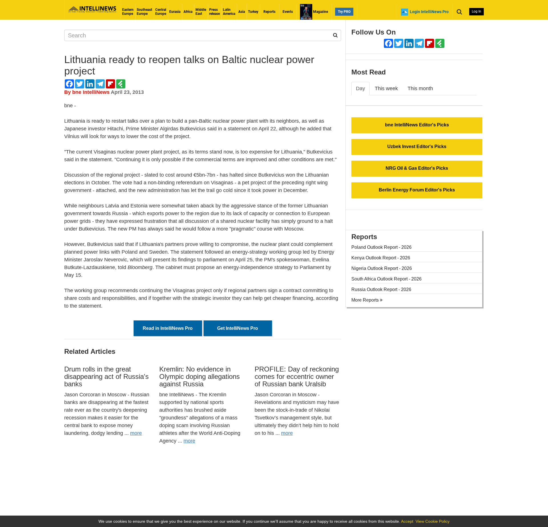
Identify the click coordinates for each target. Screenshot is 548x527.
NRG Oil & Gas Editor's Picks (417, 168)
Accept (407, 521)
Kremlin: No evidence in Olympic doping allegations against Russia (199, 376)
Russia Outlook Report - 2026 (381, 289)
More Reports (365, 300)
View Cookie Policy (433, 521)
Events (288, 12)
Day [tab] (360, 88)
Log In (476, 11)
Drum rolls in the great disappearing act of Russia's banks (106, 376)
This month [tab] (420, 88)
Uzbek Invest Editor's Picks (416, 146)
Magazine (320, 12)
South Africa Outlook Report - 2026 (386, 278)
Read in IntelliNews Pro (168, 328)
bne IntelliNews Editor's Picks (417, 124)
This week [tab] (386, 88)
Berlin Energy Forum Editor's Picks (417, 189)
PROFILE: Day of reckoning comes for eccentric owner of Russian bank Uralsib (297, 376)
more (136, 433)
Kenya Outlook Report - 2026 (380, 257)
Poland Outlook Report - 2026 (381, 247)
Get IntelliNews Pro (237, 328)
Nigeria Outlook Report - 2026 (381, 268)
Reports (269, 12)
